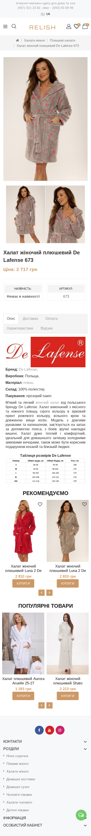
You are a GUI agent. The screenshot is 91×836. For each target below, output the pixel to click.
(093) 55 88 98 (62, 8)
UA (48, 14)
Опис (11, 318)
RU (43, 14)
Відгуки (47, 328)
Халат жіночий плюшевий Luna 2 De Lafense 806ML (23, 570)
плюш (28, 383)
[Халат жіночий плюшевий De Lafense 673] (45, 119)
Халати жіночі (34, 40)
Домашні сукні (17, 787)
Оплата (52, 318)
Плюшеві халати (62, 40)
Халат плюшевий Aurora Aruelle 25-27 (23, 681)
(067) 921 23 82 (29, 8)
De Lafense (28, 369)
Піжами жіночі (17, 764)
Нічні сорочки (17, 756)
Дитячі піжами (17, 810)
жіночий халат (47, 402)
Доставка (30, 318)
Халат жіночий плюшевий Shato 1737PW (67, 683)
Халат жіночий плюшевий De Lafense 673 (48, 46)
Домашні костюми (20, 779)
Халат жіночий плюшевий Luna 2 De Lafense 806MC (67, 570)
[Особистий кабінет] (69, 26)
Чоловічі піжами (19, 794)
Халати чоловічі (19, 802)
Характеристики (20, 328)
